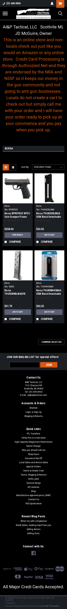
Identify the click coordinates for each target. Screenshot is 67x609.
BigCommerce (22, 606)
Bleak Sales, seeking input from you (33, 525)
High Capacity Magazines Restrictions (34, 442)
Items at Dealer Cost (33, 470)
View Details (17, 235)
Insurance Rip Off (33, 458)
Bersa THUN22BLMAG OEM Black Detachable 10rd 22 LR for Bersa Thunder (48, 215)
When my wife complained (34, 521)
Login (28, 412)
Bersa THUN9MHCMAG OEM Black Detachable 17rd (48, 292)
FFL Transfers (33, 433)
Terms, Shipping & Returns (33, 475)
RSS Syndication (34, 503)
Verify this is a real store (33, 438)
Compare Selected (51, 342)
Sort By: (25, 167)
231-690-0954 (13, 3)
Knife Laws (33, 479)
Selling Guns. (33, 533)
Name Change (33, 446)
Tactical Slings (33, 483)
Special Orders (33, 466)
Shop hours (33, 454)
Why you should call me (33, 450)
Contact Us (33, 499)
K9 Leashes (33, 487)
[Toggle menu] (5, 13)
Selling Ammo (33, 529)
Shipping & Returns (33, 416)
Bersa (7, 206)
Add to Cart (49, 235)
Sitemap (10, 603)
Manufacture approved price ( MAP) (33, 495)
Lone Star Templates (49, 606)
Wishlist (33, 408)
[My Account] (52, 3)
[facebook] (33, 553)
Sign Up (37, 412)
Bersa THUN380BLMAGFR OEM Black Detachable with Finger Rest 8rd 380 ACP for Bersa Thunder (16, 292)
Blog (33, 491)
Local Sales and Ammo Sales (33, 462)
